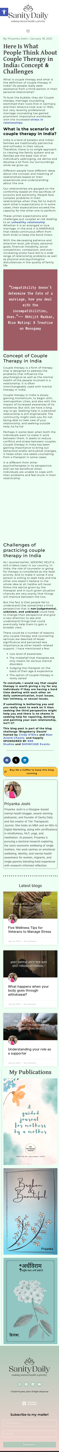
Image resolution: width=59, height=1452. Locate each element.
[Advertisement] (29, 511)
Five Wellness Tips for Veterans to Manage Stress (29, 930)
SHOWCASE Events (36, 744)
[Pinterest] (26, 1384)
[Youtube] (39, 1384)
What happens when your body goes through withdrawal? (28, 990)
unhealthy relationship (28, 222)
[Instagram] (19, 1384)
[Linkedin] (33, 1384)
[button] (4, 12)
